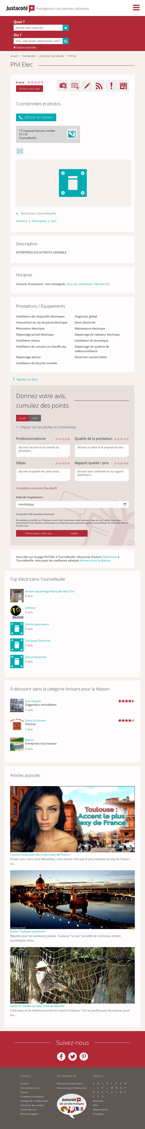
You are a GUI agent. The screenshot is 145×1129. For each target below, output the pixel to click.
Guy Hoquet (33, 701)
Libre (35, 418)
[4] (65, 438)
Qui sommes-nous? (30, 1087)
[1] (56, 438)
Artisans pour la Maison (95, 560)
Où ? (17, 35)
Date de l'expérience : (30, 497)
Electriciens (109, 557)
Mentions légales (29, 1113)
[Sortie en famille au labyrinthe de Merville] (72, 975)
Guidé (22, 418)
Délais (21, 463)
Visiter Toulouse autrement (27, 931)
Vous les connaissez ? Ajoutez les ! (88, 284)
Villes (95, 1105)
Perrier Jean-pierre (37, 624)
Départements (100, 1109)
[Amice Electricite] (17, 661)
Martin (29, 740)
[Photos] (73, 183)
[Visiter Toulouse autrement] (72, 899)
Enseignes (98, 1113)
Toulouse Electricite (37, 640)
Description (39, 221)
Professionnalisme (31, 438)
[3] (62, 438)
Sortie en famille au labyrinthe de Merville (37, 1006)
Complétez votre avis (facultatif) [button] (36, 488)
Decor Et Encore (35, 720)
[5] (68, 438)
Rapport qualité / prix (92, 463)
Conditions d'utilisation (32, 1096)
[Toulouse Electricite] (17, 645)
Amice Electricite (35, 657)
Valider (74, 533)
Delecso (30, 608)
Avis (53, 221)
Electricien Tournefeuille (51, 56)
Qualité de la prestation (93, 438)
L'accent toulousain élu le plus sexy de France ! (40, 854)
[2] (59, 438)
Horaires (21, 221)
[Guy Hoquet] (17, 707)
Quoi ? (19, 21)
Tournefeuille (28, 56)
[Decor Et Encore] (17, 726)
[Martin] (17, 746)
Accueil (14, 56)
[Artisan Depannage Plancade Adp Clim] (17, 595)
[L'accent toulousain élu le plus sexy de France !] (72, 819)
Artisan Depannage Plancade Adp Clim (50, 591)
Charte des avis (28, 1109)
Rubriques (98, 1100)
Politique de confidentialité (34, 1100)
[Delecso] (17, 612)
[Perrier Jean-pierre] (17, 628)
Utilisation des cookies (32, 1105)
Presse (24, 1092)
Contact (24, 1083)
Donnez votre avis (29, 88)
